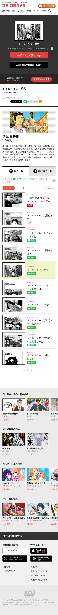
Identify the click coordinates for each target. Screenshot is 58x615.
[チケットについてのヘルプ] (52, 48)
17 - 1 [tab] (21, 188)
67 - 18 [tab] (8, 188)
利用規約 (34, 567)
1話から (51, 188)
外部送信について (38, 575)
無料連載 (6, 11)
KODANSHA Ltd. (10, 602)
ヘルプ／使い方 (8, 571)
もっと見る (27, 370)
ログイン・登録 (39, 11)
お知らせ (6, 567)
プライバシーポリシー (40, 571)
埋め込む (34, 102)
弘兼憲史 (7, 140)
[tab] (15, 171)
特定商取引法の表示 (39, 580)
